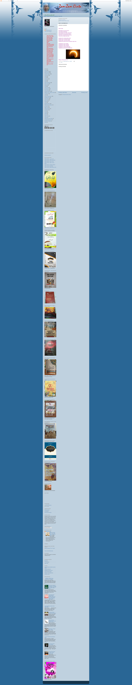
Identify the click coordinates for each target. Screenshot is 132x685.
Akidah (46, 113)
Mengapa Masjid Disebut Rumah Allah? (52, 612)
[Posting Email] (74, 61)
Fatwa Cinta (47, 83)
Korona (46, 114)
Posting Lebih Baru (63, 92)
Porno (46, 111)
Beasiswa (46, 560)
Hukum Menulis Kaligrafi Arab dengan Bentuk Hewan (52, 621)
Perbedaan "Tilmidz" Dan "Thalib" (52, 629)
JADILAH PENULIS (48, 569)
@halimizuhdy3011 (48, 155)
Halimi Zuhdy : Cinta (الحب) (49, 161)
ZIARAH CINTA (47, 574)
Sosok (46, 122)
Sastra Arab (46, 87)
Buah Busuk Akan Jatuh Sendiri (52, 644)
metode (46, 112)
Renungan (46, 75)
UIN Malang (46, 511)
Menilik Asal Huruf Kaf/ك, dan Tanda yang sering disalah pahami (52, 533)
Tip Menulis (46, 93)
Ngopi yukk (46, 563)
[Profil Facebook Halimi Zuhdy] (64, 20)
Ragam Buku (47, 98)
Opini (45, 70)
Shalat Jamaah (47, 108)
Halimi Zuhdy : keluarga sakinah (50, 164)
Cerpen (46, 117)
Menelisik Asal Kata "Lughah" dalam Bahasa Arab (52, 652)
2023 (45, 86)
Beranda (74, 92)
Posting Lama (84, 92)
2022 (45, 80)
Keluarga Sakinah (47, 91)
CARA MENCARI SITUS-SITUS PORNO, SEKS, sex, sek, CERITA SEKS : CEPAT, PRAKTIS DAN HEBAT (52, 597)
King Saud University (48, 512)
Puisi (61, 62)
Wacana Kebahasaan (48, 96)
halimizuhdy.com (49, 30)
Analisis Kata (47, 71)
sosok (46, 102)
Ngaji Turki (46, 107)
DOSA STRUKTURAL (48, 571)
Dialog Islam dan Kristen (49, 118)
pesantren (46, 106)
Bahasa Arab (47, 72)
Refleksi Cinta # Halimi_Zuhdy (49, 92)
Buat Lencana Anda (62, 19)
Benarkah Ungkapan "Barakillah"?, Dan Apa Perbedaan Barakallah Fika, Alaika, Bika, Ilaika (52, 587)
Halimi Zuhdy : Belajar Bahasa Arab (50, 167)
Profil (59, 19)
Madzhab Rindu (47, 103)
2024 (45, 81)
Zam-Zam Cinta (48, 531)
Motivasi (46, 85)
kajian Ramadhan (47, 82)
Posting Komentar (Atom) (67, 94)
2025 (45, 76)
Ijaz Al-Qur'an (47, 88)
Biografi (46, 101)
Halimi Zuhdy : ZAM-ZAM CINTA (50, 160)
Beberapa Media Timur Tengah (50, 548)
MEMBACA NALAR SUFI (49, 570)
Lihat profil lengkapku (48, 31)
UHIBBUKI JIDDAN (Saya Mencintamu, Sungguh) (49, 579)
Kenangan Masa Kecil (48, 119)
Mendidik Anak (47, 97)
